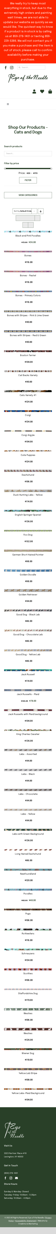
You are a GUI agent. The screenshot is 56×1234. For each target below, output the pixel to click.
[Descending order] (40, 211)
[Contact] (16, 1178)
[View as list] (30, 225)
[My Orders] (42, 92)
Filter (28, 180)
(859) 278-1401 (11, 1173)
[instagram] (11, 67)
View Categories (28, 195)
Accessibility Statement (26, 1221)
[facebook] (5, 67)
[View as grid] (25, 225)
